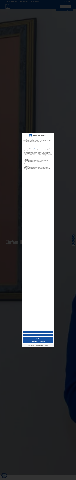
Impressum (46, 345)
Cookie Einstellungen (31, 345)
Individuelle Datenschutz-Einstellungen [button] (38, 341)
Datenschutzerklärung (41, 146)
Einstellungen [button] (36, 148)
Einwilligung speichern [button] (38, 335)
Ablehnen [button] (38, 338)
